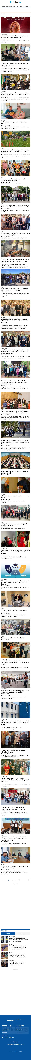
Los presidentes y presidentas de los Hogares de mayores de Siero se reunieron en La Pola (15, 206)
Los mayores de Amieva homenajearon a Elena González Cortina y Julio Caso (15, 234)
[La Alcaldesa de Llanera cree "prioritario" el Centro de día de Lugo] (15, 855)
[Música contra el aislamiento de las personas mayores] (15, 485)
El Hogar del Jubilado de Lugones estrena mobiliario (14, 611)
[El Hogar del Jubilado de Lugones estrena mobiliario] (15, 599)
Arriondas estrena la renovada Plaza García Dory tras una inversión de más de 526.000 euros (18, 955)
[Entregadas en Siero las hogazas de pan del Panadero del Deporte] (15, 513)
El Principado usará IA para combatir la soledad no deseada (13, 751)
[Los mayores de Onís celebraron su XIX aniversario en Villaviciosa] (15, 168)
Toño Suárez (3, 153)
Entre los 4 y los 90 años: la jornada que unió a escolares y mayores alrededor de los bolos (15, 150)
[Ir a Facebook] (16, 1020)
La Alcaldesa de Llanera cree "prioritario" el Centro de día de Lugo (14, 867)
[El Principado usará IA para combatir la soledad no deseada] (15, 739)
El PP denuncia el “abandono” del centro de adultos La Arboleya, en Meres (14, 289)
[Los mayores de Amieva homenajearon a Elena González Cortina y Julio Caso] (15, 222)
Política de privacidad (8, 1037)
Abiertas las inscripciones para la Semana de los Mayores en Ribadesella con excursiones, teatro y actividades (15, 351)
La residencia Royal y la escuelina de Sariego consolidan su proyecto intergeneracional (15, 260)
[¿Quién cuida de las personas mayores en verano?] (15, 111)
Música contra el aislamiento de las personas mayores (15, 497)
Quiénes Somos (6, 1029)
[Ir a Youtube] (21, 1020)
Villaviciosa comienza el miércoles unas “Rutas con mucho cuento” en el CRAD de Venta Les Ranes (15, 722)
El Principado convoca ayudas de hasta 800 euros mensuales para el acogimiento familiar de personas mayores (15, 442)
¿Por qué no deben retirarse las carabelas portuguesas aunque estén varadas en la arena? (17, 947)
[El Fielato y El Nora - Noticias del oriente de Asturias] (15, 2)
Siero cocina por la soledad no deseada (13, 638)
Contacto (19, 1029)
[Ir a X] (18, 1020)
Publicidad (5, 1032)
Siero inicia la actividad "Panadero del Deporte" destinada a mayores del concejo (14, 808)
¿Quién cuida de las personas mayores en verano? (13, 123)
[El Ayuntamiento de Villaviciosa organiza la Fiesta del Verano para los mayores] (15, 25)
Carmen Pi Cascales (5, 66)
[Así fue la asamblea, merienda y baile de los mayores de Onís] (15, 460)
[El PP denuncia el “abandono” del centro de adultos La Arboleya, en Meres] (15, 277)
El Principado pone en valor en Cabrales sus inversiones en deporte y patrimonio (17, 963)
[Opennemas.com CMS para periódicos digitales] (15, 1052)
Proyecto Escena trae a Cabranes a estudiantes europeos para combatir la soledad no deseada (15, 93)
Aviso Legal (5, 1035)
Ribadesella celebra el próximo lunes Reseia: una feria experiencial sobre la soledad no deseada (15, 582)
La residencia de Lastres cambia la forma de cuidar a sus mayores (14, 64)
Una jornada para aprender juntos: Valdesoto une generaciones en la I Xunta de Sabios (15, 412)
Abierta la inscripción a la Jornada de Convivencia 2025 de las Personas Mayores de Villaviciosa (15, 779)
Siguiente (28, 880)
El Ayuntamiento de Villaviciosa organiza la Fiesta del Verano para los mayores (14, 36)
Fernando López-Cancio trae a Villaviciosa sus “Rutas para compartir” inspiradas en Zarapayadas (15, 692)
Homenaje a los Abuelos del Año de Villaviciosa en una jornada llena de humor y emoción (15, 662)
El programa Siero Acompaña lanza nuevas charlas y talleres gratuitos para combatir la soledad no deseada (14, 838)
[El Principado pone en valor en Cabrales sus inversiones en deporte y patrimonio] (4, 963)
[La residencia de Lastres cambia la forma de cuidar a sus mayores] (15, 52)
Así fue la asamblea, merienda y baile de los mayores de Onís (14, 472)
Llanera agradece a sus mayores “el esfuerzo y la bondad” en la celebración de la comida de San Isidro (15, 320)
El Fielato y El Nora (5, 39)
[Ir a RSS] (23, 1020)
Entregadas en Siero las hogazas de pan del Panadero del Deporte (14, 524)
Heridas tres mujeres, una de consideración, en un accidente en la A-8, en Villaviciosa (18, 939)
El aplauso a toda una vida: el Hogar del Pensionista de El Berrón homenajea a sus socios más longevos (14, 382)
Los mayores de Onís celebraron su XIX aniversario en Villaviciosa (13, 180)
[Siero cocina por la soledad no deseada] (15, 627)
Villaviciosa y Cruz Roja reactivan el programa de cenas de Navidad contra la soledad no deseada (15, 551)
